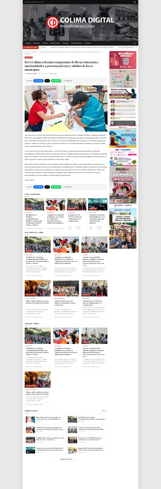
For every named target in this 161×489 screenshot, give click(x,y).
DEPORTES (29, 212)
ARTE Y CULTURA (31, 298)
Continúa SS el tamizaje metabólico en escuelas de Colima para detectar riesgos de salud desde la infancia (39, 47)
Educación (34, 52)
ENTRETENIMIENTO (59, 298)
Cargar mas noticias (66, 459)
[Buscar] (134, 43)
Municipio (36, 43)
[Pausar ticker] (136, 47)
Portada (28, 43)
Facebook (39, 80)
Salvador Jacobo (32, 73)
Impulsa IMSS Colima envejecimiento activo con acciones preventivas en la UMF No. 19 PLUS (91, 450)
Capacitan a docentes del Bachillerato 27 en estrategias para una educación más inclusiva (97, 219)
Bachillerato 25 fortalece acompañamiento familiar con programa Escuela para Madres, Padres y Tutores (34, 220)
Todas (103, 410)
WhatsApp (57, 80)
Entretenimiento (76, 43)
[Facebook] (134, 2)
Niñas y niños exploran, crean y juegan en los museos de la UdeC (37, 302)
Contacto (88, 43)
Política (45, 43)
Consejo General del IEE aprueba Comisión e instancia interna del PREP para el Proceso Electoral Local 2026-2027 (109, 47)
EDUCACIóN (28, 57)
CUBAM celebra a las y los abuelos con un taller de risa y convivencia (65, 303)
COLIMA (85, 254)
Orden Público (55, 43)
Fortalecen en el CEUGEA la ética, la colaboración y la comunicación (75, 218)
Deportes (66, 43)
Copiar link (68, 81)
